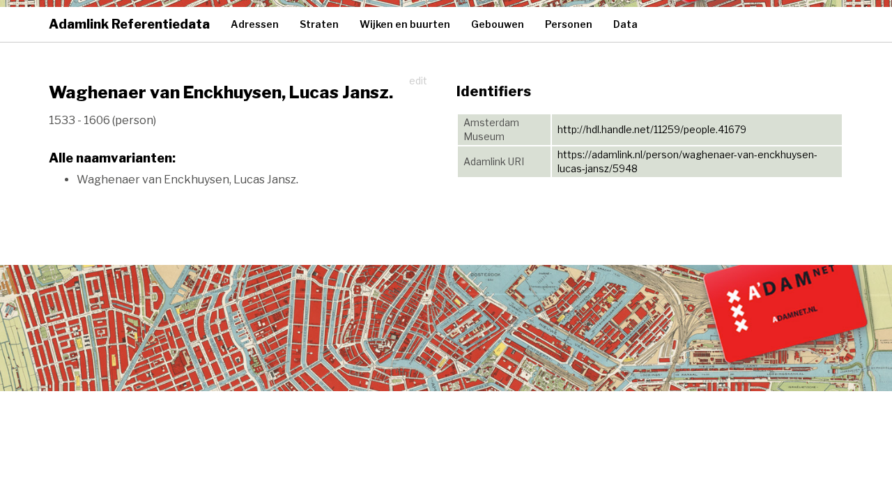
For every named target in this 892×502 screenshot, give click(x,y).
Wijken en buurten (405, 24)
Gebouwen (497, 24)
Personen (568, 24)
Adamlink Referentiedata (129, 24)
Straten (319, 24)
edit (418, 80)
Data (625, 24)
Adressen (255, 24)
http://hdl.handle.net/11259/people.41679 (652, 129)
